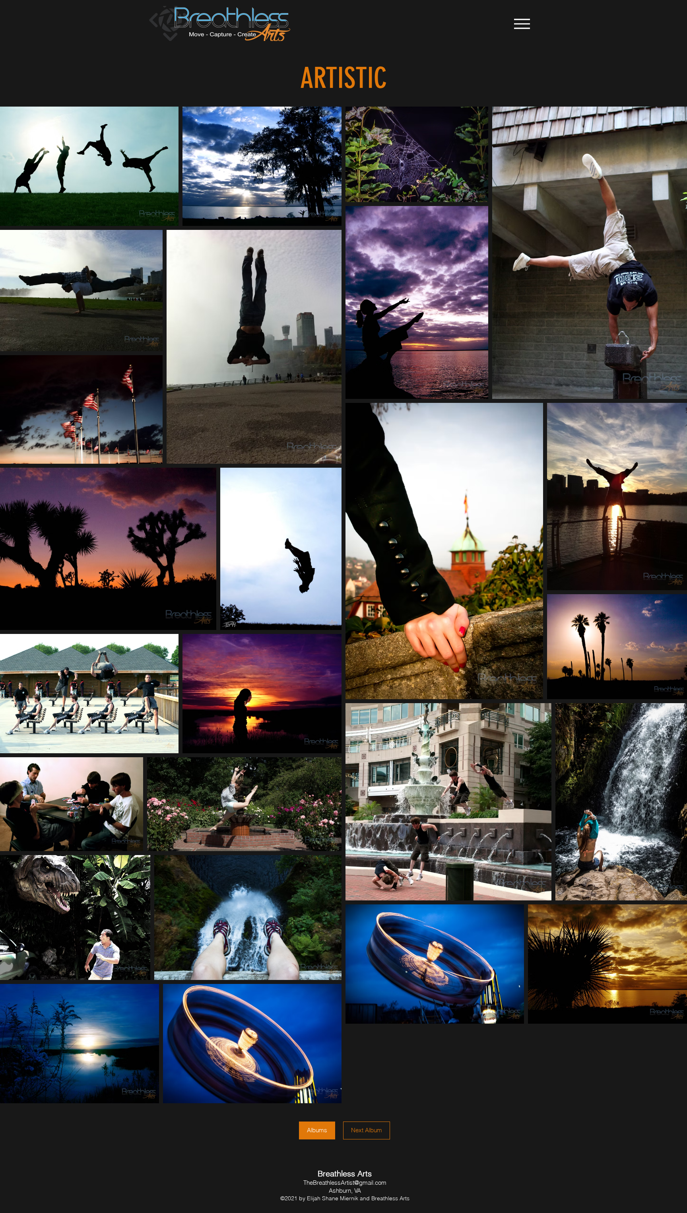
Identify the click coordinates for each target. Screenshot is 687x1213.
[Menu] (521, 24)
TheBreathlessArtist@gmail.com (344, 1182)
